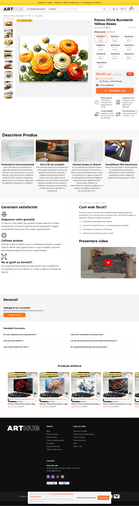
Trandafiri (38, 16)
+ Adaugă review (14, 315)
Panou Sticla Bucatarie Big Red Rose (21, 404)
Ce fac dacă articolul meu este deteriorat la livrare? (94, 341)
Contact (52, 9)
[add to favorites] (88, 22)
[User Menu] (115, 9)
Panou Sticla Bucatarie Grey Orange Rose (117, 404)
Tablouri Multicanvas (54, 449)
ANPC (75, 443)
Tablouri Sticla (51, 437)
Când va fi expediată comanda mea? (87, 335)
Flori (29, 16)
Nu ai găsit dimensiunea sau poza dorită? (89, 347)
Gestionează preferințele (86, 498)
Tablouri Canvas (52, 434)
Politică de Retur (79, 440)
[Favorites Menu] (123, 9)
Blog (48, 431)
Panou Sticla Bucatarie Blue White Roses (85, 404)
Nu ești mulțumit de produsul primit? (19, 335)
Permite (103, 498)
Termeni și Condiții (80, 431)
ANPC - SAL (77, 446)
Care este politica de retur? (15, 347)
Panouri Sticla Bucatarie (13, 16)
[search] (105, 9)
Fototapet (50, 443)
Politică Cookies (79, 437)
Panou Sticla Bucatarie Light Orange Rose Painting (54, 404)
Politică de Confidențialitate (83, 434)
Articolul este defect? (13, 341)
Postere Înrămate (53, 446)
